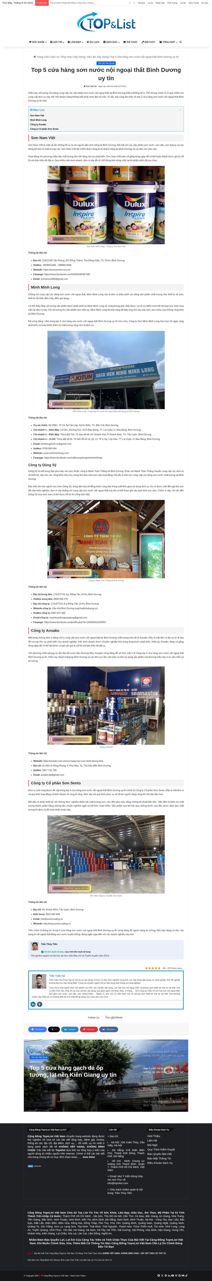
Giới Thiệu (153, 1136)
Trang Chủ (42, 56)
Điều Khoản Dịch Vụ (160, 1162)
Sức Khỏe (38, 42)
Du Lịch (94, 42)
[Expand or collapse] (180, 110)
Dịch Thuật (194, 3)
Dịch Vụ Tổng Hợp (61, 56)
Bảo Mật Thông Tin (159, 1158)
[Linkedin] (33, 1004)
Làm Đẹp (75, 42)
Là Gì (150, 3)
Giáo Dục (111, 42)
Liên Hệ (152, 1140)
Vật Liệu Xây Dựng (98, 56)
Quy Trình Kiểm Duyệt (161, 1149)
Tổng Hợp (168, 42)
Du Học (205, 3)
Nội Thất (149, 42)
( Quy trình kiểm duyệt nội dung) (78, 952)
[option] (106, 1076)
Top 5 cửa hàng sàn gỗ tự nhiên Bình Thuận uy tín (73, 1077)
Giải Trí (57, 42)
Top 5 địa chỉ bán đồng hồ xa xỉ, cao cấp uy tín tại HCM (69, 3)
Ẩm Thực (132, 42)
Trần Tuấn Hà (91, 86)
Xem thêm (89, 1157)
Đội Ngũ (152, 1145)
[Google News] (114, 1017)
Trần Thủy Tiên (49, 944)
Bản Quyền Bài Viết (159, 1153)
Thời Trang (172, 3)
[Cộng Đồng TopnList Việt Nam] (106, 22)
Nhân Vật (160, 3)
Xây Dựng (79, 56)
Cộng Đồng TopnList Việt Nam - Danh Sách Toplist (65, 1276)
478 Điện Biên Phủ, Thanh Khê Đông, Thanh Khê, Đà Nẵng (126, 1153)
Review (141, 3)
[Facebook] (39, 1004)
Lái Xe (183, 3)
